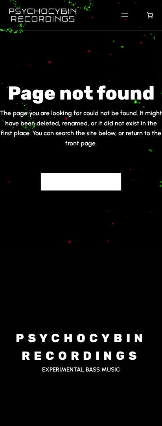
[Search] (111, 182)
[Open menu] (124, 15)
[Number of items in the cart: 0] (150, 15)
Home (50, 290)
